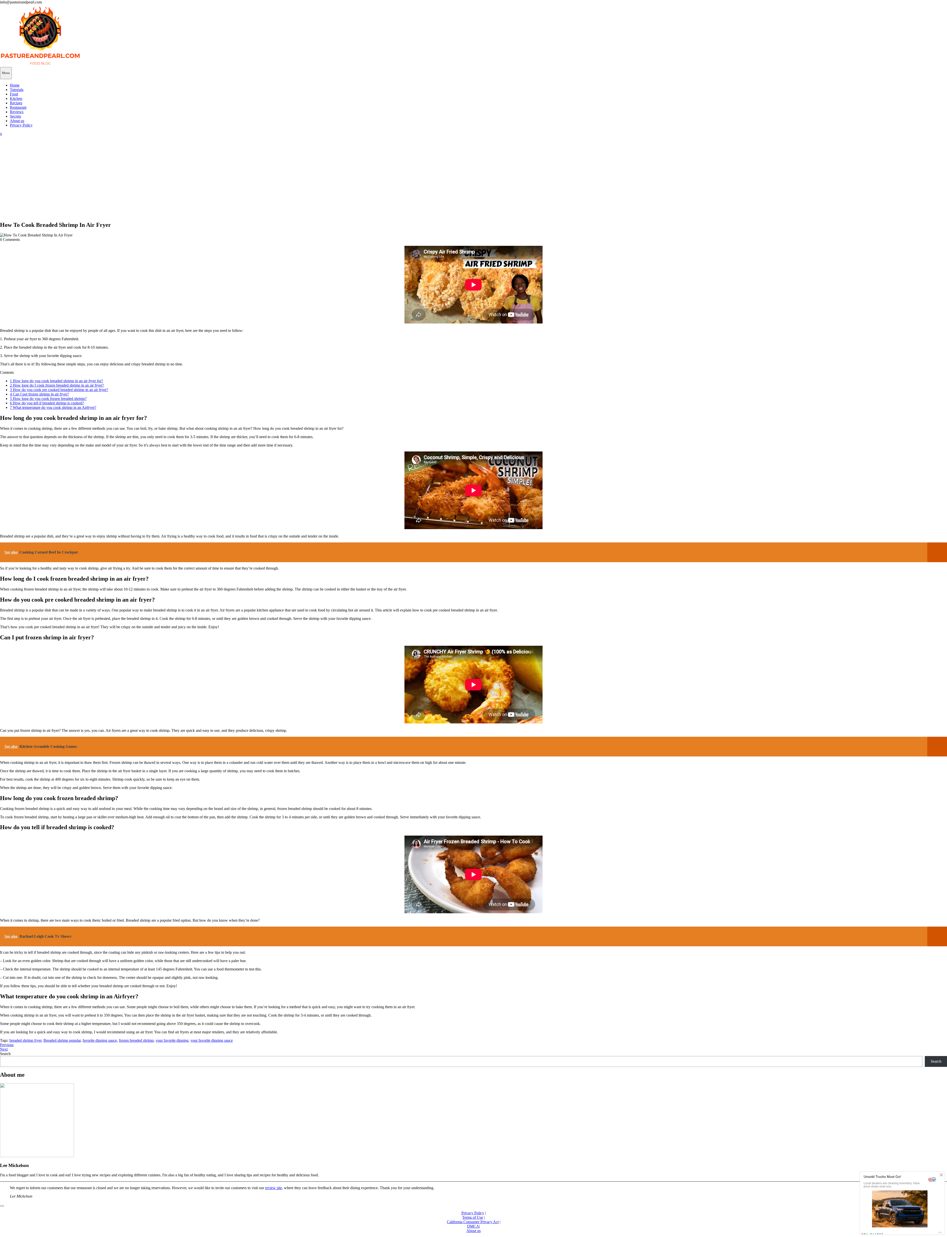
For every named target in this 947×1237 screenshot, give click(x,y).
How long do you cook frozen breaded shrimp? (48, 398)
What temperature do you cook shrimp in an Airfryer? (53, 407)
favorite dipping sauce (100, 1040)
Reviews (16, 112)
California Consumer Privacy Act (473, 1222)
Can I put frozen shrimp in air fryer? (39, 394)
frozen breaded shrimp (136, 1040)
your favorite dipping (172, 1040)
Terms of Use (472, 1217)
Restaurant (18, 107)
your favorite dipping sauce (211, 1040)
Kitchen (16, 98)
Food (14, 94)
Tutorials (16, 90)
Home (14, 85)
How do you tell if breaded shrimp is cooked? (47, 403)
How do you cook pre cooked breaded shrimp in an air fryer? (59, 390)
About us (17, 121)
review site (273, 1188)
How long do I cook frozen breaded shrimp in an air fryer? (57, 385)
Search (5, 1054)
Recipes (16, 103)
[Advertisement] (473, 182)
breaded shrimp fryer (25, 1040)
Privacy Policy (21, 125)
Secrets (15, 116)
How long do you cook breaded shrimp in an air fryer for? (56, 381)
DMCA (473, 1226)
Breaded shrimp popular (62, 1040)
